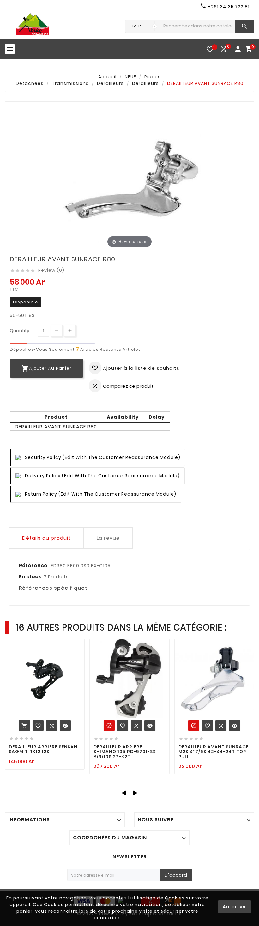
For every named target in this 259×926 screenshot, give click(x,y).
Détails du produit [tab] (46, 538)
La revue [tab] (108, 538)
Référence (33, 565)
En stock (30, 576)
